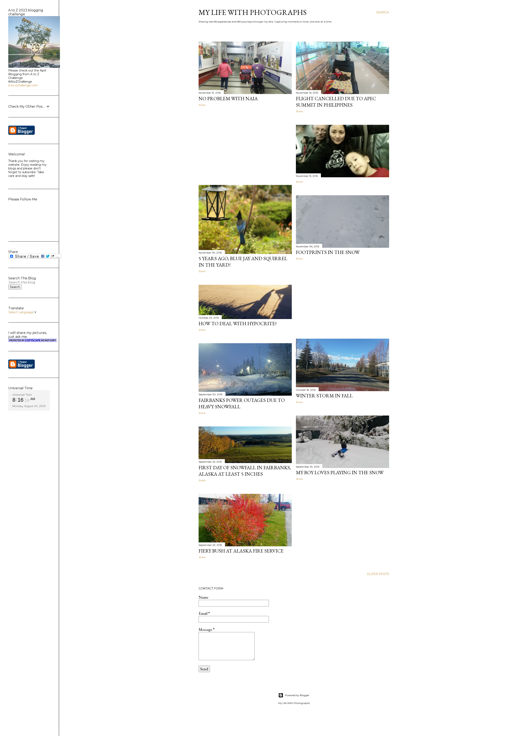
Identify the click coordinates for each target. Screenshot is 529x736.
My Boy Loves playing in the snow (340, 472)
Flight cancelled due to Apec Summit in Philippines (336, 101)
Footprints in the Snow (328, 252)
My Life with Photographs (253, 12)
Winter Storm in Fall (324, 395)
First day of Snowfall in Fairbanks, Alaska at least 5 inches (245, 470)
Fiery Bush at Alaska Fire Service (241, 551)
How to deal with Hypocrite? (238, 323)
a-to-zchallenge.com (23, 85)
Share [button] (202, 104)
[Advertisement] (245, 146)
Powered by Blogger (297, 695)
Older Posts (378, 574)
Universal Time (22, 394)
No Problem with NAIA (228, 98)
